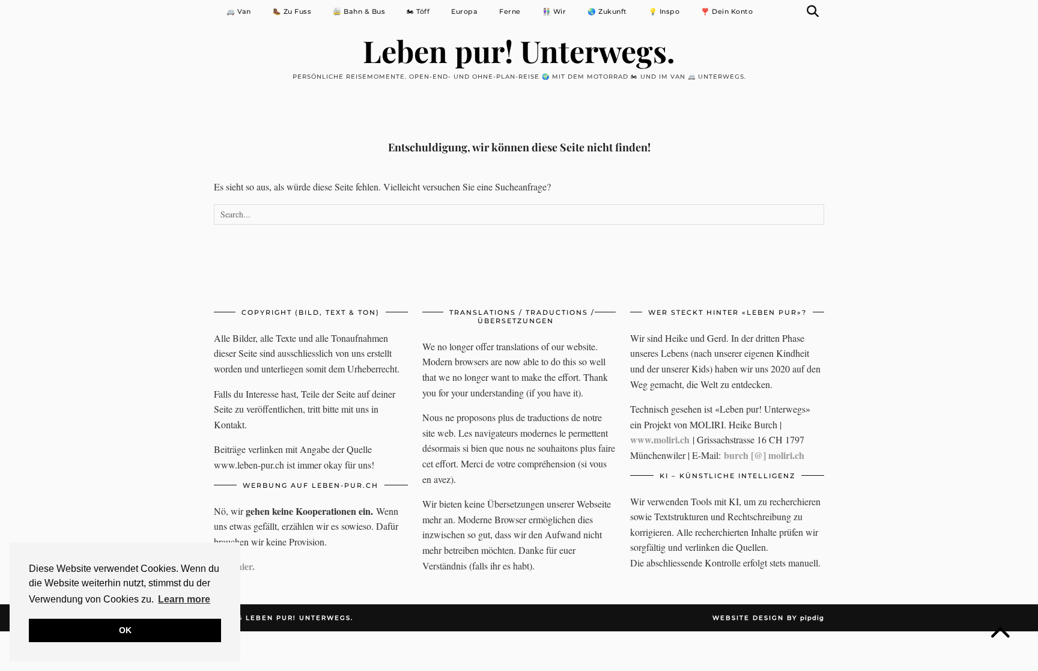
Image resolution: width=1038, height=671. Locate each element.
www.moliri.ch (660, 439)
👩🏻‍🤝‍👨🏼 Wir (554, 11)
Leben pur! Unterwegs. (519, 51)
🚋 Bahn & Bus (359, 11)
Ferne (510, 11)
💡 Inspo (664, 11)
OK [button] (125, 630)
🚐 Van (238, 11)
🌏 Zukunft (607, 11)
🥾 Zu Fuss (292, 11)
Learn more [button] (184, 599)
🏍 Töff (418, 11)
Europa (464, 11)
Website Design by (768, 618)
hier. (246, 566)
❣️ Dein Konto (727, 11)
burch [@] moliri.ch (764, 455)
